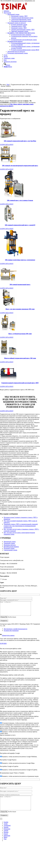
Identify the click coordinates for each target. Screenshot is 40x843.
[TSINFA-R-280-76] (14, 10)
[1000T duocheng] (8, 354)
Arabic (6, 824)
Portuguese (7, 829)
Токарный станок (9, 543)
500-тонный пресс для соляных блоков (20, 200)
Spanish (6, 827)
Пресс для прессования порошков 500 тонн (20, 309)
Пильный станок (9, 548)
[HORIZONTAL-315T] (8, 379)
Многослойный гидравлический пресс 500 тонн (20, 358)
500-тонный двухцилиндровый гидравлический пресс (20, 165)
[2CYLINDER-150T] (8, 162)
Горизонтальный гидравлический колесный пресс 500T (20, 383)
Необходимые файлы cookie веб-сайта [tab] (12, 675)
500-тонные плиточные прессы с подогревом (20, 260)
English (6, 822)
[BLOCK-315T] (8, 305)
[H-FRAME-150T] (8, 221)
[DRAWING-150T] (8, 330)
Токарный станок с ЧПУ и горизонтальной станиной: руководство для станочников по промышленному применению (21, 525)
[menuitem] (22, 33)
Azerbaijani (7, 825)
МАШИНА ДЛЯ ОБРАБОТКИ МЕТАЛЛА (21, 33)
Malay (5, 837)
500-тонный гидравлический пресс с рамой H (20, 225)
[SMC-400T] (8, 137)
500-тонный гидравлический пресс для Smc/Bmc (20, 141)
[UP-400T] (13, 256)
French (6, 834)
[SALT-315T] (13, 197)
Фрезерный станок (13, 14)
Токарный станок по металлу (16, 23)
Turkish (6, 830)
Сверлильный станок (10, 550)
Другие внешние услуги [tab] (7, 735)
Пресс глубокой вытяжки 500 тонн (20, 333)
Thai (5, 839)
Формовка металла (10, 545)
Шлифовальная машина (15, 41)
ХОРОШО (3, 643)
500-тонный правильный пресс (20, 284)
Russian (6, 832)
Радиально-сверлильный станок (17, 53)
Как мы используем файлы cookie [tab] (10, 648)
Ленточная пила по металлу (16, 51)
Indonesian (7, 835)
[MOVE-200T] (8, 281)
